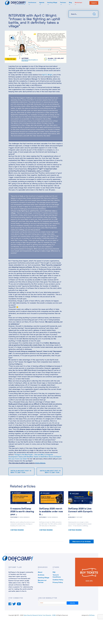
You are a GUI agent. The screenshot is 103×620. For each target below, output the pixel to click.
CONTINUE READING (17, 530)
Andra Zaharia (40, 463)
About (40, 572)
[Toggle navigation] (27, 3)
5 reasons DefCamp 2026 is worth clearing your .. (22, 511)
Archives (41, 575)
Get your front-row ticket (18, 459)
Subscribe (72, 603)
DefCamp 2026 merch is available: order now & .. (51, 511)
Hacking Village (52, 2)
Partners (63, 2)
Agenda (41, 2)
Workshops (78, 2)
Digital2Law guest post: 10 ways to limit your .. (21, 471)
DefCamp (91, 615)
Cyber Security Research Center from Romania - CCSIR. (40, 615)
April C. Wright (47, 75)
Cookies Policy (58, 580)
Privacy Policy (58, 582)
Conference (32, 2)
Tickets (94, 3)
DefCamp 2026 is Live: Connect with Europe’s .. (80, 511)
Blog (70, 2)
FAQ (54, 572)
